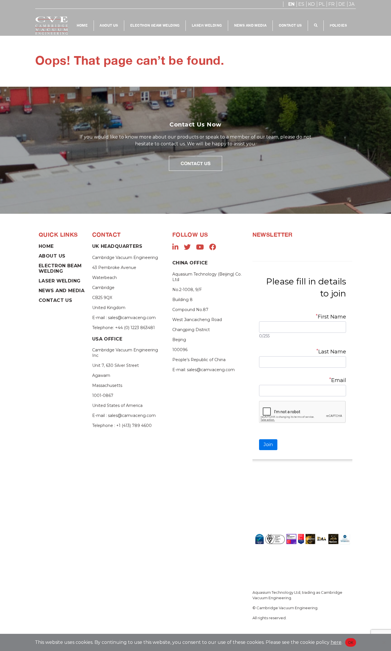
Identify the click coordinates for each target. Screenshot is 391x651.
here (336, 642)
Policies (338, 25)
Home (82, 25)
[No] (384, 642)
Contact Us (290, 25)
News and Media (250, 25)
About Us (109, 25)
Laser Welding (207, 25)
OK (351, 642)
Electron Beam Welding (155, 25)
